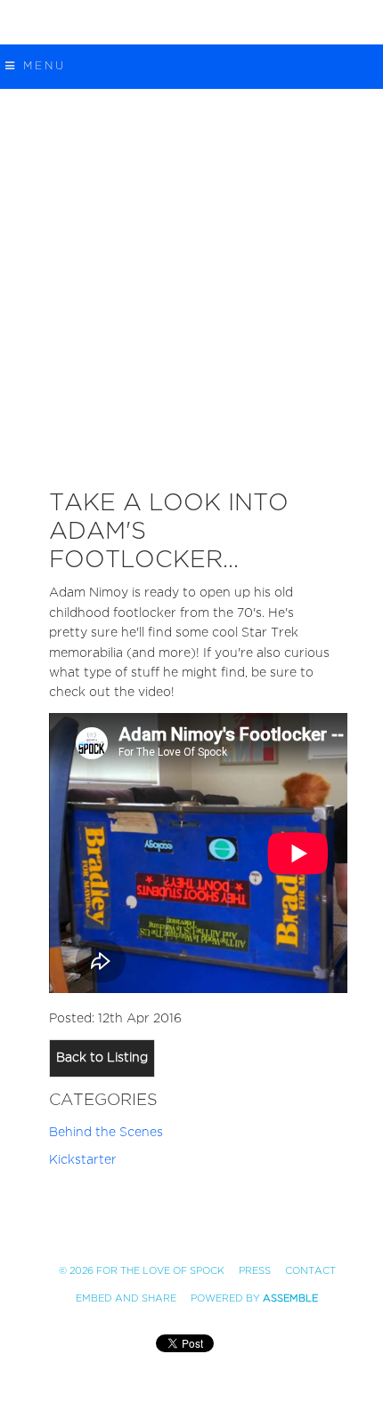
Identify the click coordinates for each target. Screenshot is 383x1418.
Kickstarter (83, 1160)
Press (255, 1271)
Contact (310, 1271)
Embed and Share (126, 1298)
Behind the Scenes (106, 1132)
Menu (41, 65)
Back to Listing (102, 1057)
